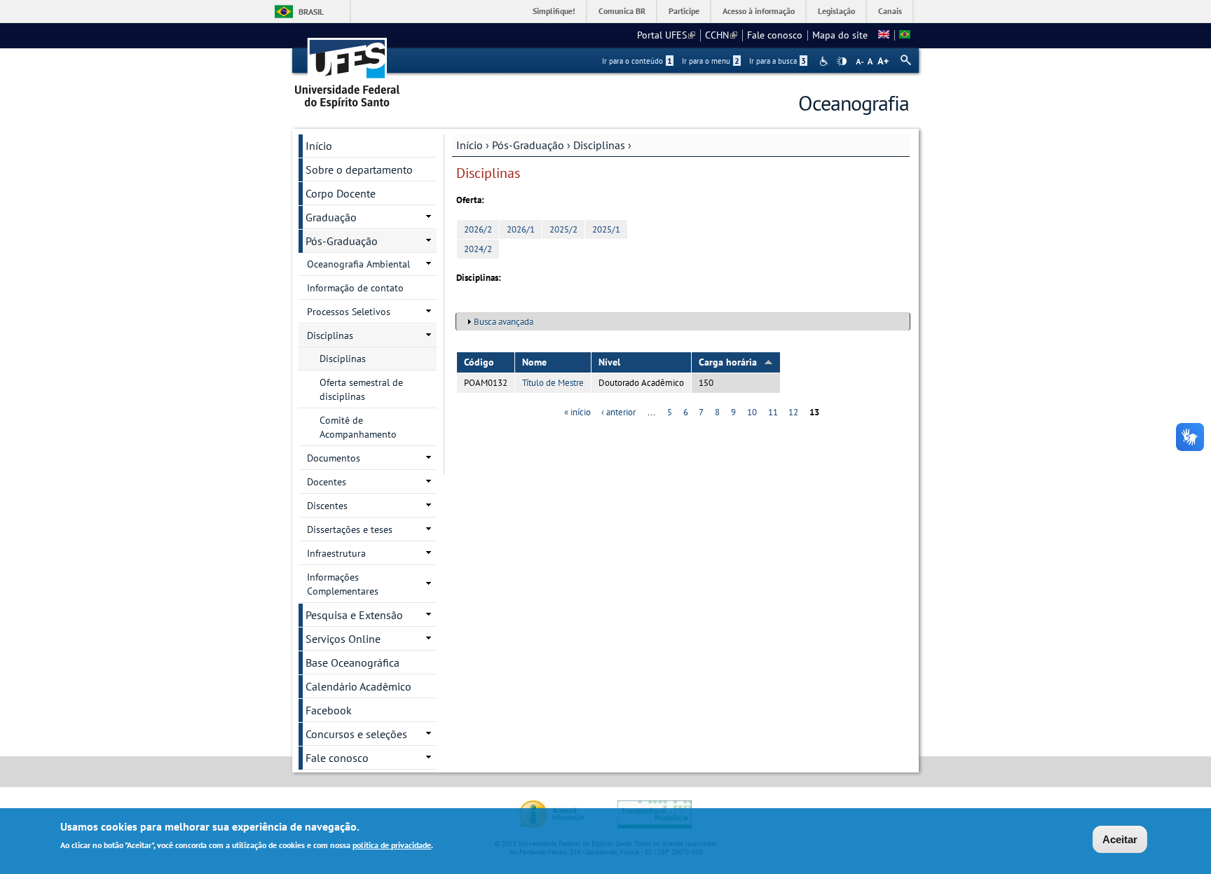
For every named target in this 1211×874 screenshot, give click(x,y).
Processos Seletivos (348, 311)
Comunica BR (621, 11)
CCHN (721, 35)
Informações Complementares (342, 584)
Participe (684, 11)
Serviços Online (343, 639)
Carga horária (728, 362)
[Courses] (883, 35)
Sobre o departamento (359, 169)
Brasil (311, 11)
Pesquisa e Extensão (354, 615)
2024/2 (478, 249)
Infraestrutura (336, 553)
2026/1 (521, 229)
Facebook (329, 710)
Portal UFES (666, 35)
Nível (609, 362)
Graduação (331, 217)
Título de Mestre (553, 383)
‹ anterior (618, 412)
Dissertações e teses (349, 529)
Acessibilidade (825, 61)
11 (773, 412)
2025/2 (563, 229)
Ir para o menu (710, 61)
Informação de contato (355, 288)
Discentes (327, 505)
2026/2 (478, 229)
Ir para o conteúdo (637, 61)
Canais (890, 11)
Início (469, 145)
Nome (534, 362)
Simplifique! (554, 11)
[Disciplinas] (904, 35)
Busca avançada (503, 322)
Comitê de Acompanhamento (358, 427)
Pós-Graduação (528, 145)
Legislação (836, 11)
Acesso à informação (759, 11)
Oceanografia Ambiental (358, 264)
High (842, 62)
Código (479, 362)
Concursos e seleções (356, 734)
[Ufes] (347, 68)
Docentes (326, 482)
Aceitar (1119, 839)
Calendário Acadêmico (358, 686)
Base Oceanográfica (352, 663)
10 (752, 412)
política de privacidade (392, 845)
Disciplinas (599, 145)
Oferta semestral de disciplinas (361, 389)
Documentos (333, 458)
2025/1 (606, 229)
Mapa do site (840, 35)
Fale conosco (774, 35)
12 (793, 412)
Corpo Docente (341, 193)
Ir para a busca (777, 61)
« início (577, 412)
